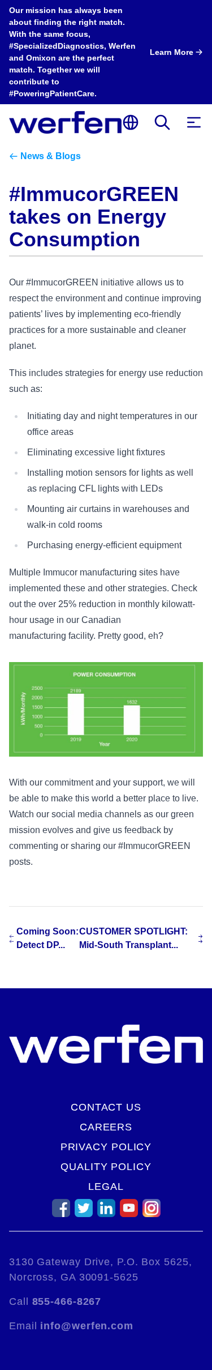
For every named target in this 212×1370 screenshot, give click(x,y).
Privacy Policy (106, 1147)
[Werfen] (65, 122)
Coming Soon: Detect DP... (47, 938)
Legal (106, 1186)
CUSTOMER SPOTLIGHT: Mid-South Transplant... (133, 938)
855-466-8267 (67, 1301)
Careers (106, 1127)
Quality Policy (106, 1166)
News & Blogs (50, 156)
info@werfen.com (86, 1325)
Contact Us (106, 1107)
